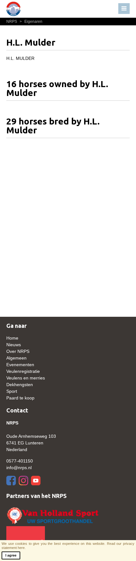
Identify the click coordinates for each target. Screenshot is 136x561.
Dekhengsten (19, 384)
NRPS (12, 21)
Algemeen (16, 357)
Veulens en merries (25, 377)
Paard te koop (20, 397)
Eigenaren (31, 21)
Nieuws (13, 344)
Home (12, 338)
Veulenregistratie (23, 371)
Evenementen (20, 364)
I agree (10, 555)
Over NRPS (17, 351)
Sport (11, 391)
